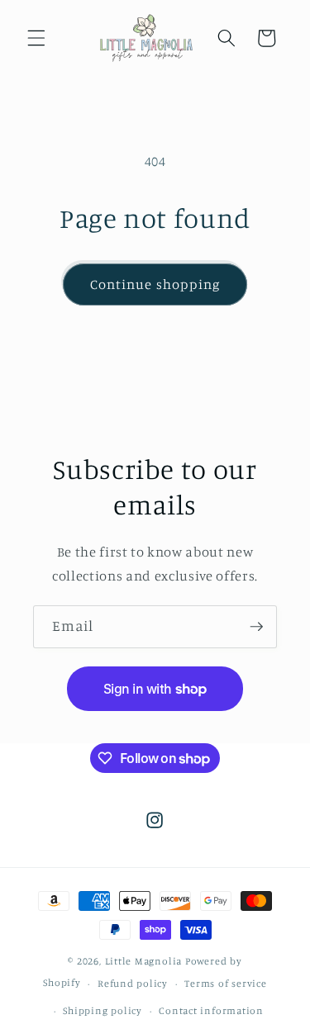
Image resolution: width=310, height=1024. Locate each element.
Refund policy (133, 983)
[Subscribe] (256, 626)
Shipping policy (102, 1010)
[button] (36, 38)
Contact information (211, 1010)
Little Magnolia (145, 961)
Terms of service (225, 983)
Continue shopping (155, 284)
